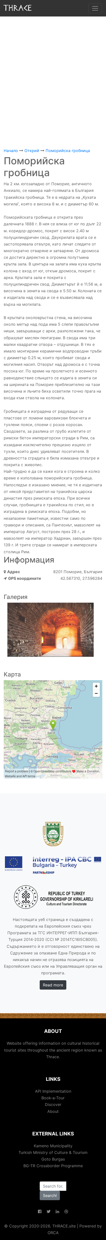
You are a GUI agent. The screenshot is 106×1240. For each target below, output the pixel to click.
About (53, 1111)
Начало (11, 150)
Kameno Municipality (53, 1145)
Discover (53, 1104)
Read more (53, 984)
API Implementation (53, 1091)
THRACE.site (64, 1226)
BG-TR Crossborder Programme (53, 1165)
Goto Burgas (53, 1159)
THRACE (18, 8)
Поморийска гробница (68, 150)
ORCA (53, 1232)
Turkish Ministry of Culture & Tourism (53, 1152)
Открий (31, 150)
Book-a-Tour (53, 1097)
